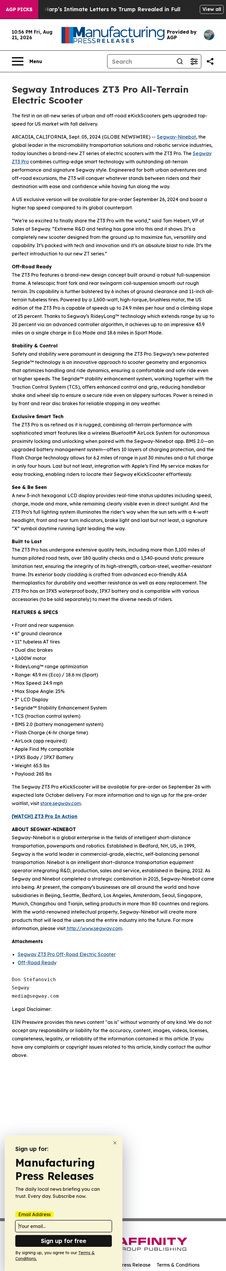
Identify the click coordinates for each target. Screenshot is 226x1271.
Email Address (34, 1214)
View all (211, 9)
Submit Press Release (126, 1265)
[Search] (180, 61)
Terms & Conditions (178, 1265)
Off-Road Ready (37, 962)
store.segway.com (60, 803)
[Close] (115, 1143)
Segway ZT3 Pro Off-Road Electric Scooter (67, 954)
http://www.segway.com (94, 928)
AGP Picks (19, 9)
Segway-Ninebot (176, 137)
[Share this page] (210, 61)
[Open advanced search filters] (194, 61)
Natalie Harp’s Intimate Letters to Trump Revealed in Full (101, 9)
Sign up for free (63, 1240)
